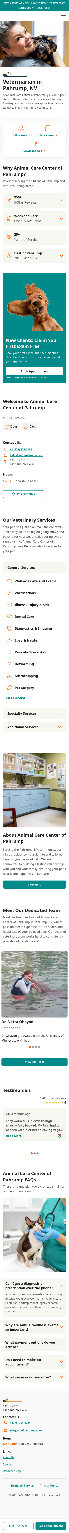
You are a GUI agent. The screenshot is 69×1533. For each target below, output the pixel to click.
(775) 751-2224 (18, 1526)
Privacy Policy (49, 1485)
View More (34, 884)
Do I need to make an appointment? (23, 1362)
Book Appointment (50, 1526)
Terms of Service (22, 1485)
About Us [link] (8, 1457)
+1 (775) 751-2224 (19, 1423)
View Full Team (34, 1062)
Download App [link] (12, 1471)
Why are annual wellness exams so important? (31, 1327)
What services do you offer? (28, 1377)
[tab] (30, 1047)
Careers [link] (8, 1464)
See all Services (15, 697)
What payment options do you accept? (30, 1344)
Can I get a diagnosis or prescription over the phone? (29, 1285)
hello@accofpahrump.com (25, 1430)
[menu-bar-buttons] (63, 16)
